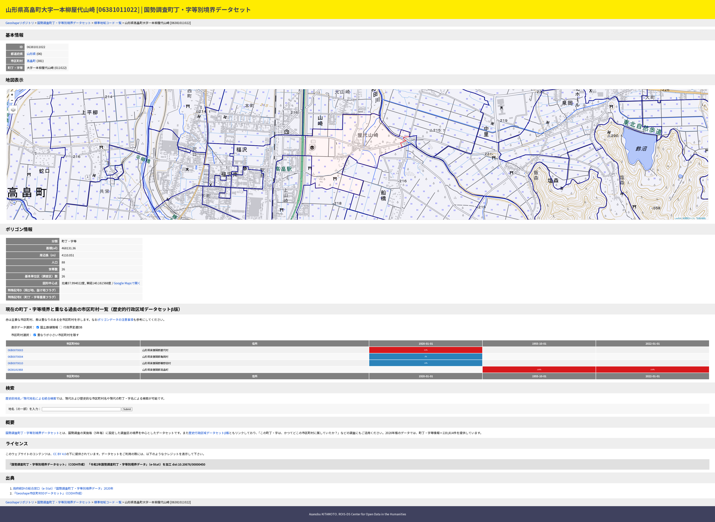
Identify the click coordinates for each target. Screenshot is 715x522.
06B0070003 (15, 350)
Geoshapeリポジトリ (20, 22)
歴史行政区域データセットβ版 (209, 433)
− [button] (12, 100)
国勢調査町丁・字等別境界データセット (64, 22)
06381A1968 (15, 369)
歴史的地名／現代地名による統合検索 (31, 398)
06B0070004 (15, 356)
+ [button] (12, 94)
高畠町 (31, 60)
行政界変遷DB (72, 327)
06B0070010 (15, 363)
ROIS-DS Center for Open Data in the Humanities (372, 514)
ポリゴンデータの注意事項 (115, 319)
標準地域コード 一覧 (108, 22)
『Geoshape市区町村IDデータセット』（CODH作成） (48, 493)
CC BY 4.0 (59, 454)
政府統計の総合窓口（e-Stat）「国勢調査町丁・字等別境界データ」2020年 (63, 488)
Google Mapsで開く (127, 283)
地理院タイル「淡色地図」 (695, 218)
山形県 (31, 53)
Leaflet (678, 218)
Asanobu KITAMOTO (323, 514)
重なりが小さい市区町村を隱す (57, 335)
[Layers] (13, 109)
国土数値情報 (49, 327)
